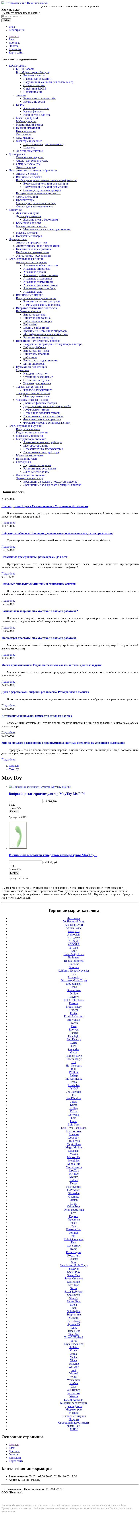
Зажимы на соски (34, 101)
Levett (73, 1121)
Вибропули (30, 357)
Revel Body (74, 1245)
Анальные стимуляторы (38, 281)
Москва (73, 1412)
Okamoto (73, 1196)
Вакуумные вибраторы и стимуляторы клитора (52, 344)
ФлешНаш (73, 1425)
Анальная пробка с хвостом (40, 265)
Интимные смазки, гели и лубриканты (33, 170)
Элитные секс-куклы (36, 471)
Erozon (73, 1022)
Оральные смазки (27, 196)
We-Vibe (74, 1366)
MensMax (73, 1160)
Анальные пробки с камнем (40, 275)
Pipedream (74, 1219)
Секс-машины (25, 137)
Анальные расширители (38, 278)
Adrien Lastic (73, 928)
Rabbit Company (73, 1239)
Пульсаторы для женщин (31, 366)
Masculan (73, 1150)
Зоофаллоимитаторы (36, 409)
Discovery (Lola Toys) (74, 980)
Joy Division (73, 1098)
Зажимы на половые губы (39, 98)
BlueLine (73, 964)
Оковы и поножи (34, 85)
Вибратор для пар (34, 314)
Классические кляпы (36, 108)
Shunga (73, 1298)
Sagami (73, 1258)
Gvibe (73, 1052)
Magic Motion (73, 1147)
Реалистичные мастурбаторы (41, 452)
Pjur (73, 1226)
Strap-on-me (74, 1314)
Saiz (73, 1262)
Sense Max (73, 1275)
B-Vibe (73, 947)
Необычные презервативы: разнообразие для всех (34, 556)
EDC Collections (73, 1000)
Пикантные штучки (73, 1416)
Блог (12, 39)
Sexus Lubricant (73, 1291)
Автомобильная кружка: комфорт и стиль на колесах (36, 715)
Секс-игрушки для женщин (26, 258)
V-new (74, 1350)
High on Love (74, 1055)
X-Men (73, 1383)
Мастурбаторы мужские (31, 439)
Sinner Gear (74, 1301)
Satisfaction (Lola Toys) (74, 1265)
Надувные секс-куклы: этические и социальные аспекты (38, 583)
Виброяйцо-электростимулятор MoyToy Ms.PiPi (47, 794)
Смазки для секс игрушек (32, 160)
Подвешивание (32, 91)
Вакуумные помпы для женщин (36, 298)
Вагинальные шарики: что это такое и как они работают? (39, 611)
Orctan (74, 1199)
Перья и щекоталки (28, 127)
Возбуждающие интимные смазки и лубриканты (46, 180)
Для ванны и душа (27, 213)
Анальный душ (32, 291)
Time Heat (74, 1330)
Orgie (73, 1203)
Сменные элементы (28, 163)
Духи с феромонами (28, 216)
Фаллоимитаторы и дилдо (32, 399)
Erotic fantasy (74, 1006)
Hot (73, 1062)
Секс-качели (23, 134)
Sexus (73, 1288)
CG (74, 973)
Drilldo (74, 993)
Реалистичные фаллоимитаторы (43, 416)
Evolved (74, 1029)
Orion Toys (73, 1206)
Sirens (73, 1304)
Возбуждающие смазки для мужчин (45, 186)
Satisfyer (74, 1268)
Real (73, 1242)
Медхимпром (73, 1409)
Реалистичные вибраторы (39, 337)
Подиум (74, 1419)
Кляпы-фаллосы (33, 111)
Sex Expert (73, 1281)
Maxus (74, 1154)
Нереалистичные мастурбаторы (43, 448)
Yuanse (73, 1396)
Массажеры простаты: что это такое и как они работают (38, 637)
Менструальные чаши (36, 396)
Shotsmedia (73, 1294)
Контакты (15, 49)
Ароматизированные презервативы (38, 245)
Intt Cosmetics (73, 1078)
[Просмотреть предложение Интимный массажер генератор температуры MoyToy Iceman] (18, 847)
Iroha (74, 1081)
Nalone (73, 1180)
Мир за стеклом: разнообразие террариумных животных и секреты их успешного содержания (63, 742)
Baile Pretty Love (74, 954)
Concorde (73, 977)
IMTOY (74, 1072)
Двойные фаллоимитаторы (40, 403)
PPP (73, 1235)
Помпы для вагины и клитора (42, 304)
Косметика (15, 209)
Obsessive (73, 1193)
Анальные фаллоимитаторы (40, 285)
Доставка (14, 42)
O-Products (73, 1190)
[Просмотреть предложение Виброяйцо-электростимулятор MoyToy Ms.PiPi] (40, 786)
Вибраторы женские (28, 311)
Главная (14, 36)
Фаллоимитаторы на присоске (42, 419)
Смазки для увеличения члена (34, 206)
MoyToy (14, 768)
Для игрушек (17, 154)
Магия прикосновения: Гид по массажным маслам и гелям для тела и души (51, 665)
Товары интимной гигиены (33, 393)
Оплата (13, 45)
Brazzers (74, 967)
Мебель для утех (26, 121)
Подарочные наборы (29, 235)
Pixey (73, 1222)
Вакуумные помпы (28, 429)
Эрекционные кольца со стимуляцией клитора (52, 484)
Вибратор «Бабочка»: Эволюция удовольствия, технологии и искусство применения (57, 533)
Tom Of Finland (73, 1337)
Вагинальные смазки (29, 177)
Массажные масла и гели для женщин (47, 229)
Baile (74, 950)
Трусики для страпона (37, 383)
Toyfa (73, 1340)
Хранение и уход (26, 167)
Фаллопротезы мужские (31, 475)
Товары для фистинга (29, 386)
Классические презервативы (33, 249)
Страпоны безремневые (38, 376)
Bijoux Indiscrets (73, 960)
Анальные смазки (27, 173)
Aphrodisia (73, 934)
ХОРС (74, 1429)
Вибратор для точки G (37, 317)
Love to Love (73, 1131)
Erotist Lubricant (73, 1016)
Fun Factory (74, 1039)
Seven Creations (73, 1278)
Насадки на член (26, 458)
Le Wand (73, 1114)
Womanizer (73, 1380)
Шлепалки (29, 147)
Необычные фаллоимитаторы (41, 412)
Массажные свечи (27, 232)
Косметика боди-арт (28, 222)
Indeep (74, 1075)
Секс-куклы (23, 461)
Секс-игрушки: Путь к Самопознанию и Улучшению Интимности (44, 506)
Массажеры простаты (29, 435)
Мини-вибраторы (34, 363)
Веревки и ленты (34, 75)
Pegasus (73, 1216)
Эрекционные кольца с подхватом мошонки (50, 481)
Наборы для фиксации (37, 78)
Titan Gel (73, 1334)
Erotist (73, 1013)
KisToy (73, 1108)
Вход (12, 26)
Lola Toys (73, 1124)
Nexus (73, 1183)
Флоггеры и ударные (29, 140)
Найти (6, 20)
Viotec (73, 1357)
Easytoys (74, 996)
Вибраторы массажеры (37, 321)
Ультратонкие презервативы (33, 255)
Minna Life (73, 1163)
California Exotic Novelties (73, 970)
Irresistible (74, 1085)
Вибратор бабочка (34, 347)
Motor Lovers (74, 1167)
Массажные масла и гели (31, 226)
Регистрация (16, 29)
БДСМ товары (17, 65)
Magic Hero (74, 1144)
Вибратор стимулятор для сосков (36, 308)
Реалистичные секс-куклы (39, 468)
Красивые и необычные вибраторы (45, 330)
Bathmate (73, 957)
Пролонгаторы (25, 199)
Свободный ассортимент (73, 1422)
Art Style (74, 941)
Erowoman (73, 1019)
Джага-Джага (73, 1406)
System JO (73, 1324)
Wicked (73, 1373)
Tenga (73, 1327)
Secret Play (73, 1271)
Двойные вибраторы (36, 327)
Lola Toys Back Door (73, 1127)
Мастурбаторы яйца (35, 445)
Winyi (73, 1376)
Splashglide (73, 1311)
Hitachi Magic (73, 1059)
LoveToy (73, 1137)
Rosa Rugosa (73, 1252)
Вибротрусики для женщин (40, 360)
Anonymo (73, 931)
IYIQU (73, 1088)
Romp (73, 1249)
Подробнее (8, 522)
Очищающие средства (30, 157)
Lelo (73, 1117)
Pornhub (74, 1232)
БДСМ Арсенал (73, 1399)
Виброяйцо (30, 324)
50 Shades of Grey (73, 921)
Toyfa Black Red (73, 1343)
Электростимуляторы (29, 150)
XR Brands (73, 1389)
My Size (74, 1173)
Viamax (73, 1353)
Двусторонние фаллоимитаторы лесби (47, 406)
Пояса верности (26, 131)
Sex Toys (73, 1285)
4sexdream (73, 918)
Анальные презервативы (31, 242)
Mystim (73, 1176)
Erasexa (73, 1003)
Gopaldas (73, 1049)
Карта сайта (16, 52)
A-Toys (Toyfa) (74, 924)
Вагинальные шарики (29, 294)
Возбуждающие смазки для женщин (45, 183)
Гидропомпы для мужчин (32, 432)
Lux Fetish (73, 1140)
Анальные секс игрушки (31, 262)
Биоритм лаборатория (73, 1402)
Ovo (73, 1212)
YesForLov (73, 1393)
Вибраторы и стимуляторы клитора (38, 340)
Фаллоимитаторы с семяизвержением (46, 422)
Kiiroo (73, 1104)
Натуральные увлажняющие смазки (38, 193)
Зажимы (21, 95)
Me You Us (73, 1157)
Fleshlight (73, 1036)
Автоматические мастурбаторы (42, 442)
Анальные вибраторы (36, 268)
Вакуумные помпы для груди (41, 301)
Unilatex (74, 1347)
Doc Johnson (73, 983)
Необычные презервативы (32, 252)
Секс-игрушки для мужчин (25, 425)
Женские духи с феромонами (41, 219)
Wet (73, 1370)
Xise (73, 1386)
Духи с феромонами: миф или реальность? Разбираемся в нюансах (45, 691)
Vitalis (73, 1360)
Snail (74, 1307)
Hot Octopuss (74, 1065)
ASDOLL (74, 944)
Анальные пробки (34, 272)
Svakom (73, 1317)
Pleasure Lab (73, 1229)
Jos (73, 1095)
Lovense (74, 1134)
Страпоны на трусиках (37, 380)
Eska (74, 1026)
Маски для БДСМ (27, 118)
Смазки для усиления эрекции (42, 190)
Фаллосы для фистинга (37, 389)
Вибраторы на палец (36, 350)
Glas (73, 1045)
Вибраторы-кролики (36, 353)
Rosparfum (73, 1255)
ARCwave (73, 937)
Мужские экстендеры (29, 455)
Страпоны (22, 370)
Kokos (73, 1111)
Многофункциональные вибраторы (45, 334)
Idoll (73, 1068)
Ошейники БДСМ (34, 88)
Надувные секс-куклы (37, 465)
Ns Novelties (73, 1186)
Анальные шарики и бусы (39, 288)
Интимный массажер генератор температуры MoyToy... (53, 855)
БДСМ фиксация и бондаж (32, 72)
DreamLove (74, 990)
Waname (74, 1363)
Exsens (74, 1032)
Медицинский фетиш (29, 124)
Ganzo (73, 1042)
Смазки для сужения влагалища (36, 203)
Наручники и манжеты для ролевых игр (48, 82)
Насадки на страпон (35, 373)
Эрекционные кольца (29, 478)
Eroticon (74, 1009)
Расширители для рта (36, 114)
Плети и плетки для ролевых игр (43, 144)
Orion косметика (74, 1209)
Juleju (73, 1101)
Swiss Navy (74, 1321)
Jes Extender (73, 1091)
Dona (74, 986)
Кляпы (20, 104)
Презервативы (18, 239)
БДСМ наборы (25, 68)
